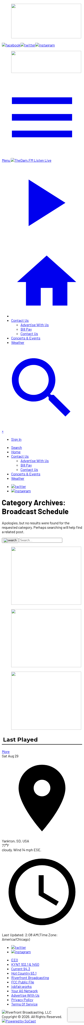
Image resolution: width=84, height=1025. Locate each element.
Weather (17, 342)
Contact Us (20, 320)
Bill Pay (26, 329)
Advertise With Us (35, 324)
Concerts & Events (25, 338)
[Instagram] (21, 491)
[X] (18, 486)
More (6, 751)
